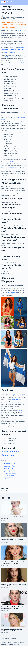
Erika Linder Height (8, 478)
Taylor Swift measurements (10, 52)
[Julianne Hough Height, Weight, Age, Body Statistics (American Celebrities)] (14, 530)
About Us (3, 642)
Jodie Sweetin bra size (19, 50)
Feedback (11, 644)
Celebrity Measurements (11, 292)
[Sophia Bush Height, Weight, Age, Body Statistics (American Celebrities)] (14, 575)
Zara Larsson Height (9, 465)
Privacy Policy (17, 644)
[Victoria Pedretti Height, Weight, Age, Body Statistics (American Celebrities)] (14, 597)
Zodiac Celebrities (11, 18)
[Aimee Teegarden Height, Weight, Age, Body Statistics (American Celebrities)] (14, 552)
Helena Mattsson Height (10, 470)
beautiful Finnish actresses (7, 167)
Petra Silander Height (9, 477)
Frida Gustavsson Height (10, 475)
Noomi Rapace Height (9, 468)
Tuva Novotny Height (9, 471)
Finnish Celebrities (18, 17)
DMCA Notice (4, 644)
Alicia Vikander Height (9, 466)
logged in (10, 490)
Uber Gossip (12, 294)
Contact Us (9, 642)
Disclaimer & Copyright (19, 642)
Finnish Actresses (10, 17)
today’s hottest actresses (18, 394)
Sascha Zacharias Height (10, 473)
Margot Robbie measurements (12, 49)
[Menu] (26, 2)
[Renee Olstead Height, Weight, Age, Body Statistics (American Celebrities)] (14, 620)
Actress (3, 17)
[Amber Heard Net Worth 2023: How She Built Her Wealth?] (14, 508)
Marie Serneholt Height (9, 463)
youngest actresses (17, 399)
